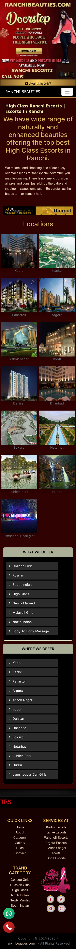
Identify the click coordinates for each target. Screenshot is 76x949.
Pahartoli (19, 315)
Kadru (19, 271)
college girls (22, 566)
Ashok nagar (19, 359)
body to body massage (31, 631)
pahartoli (19, 681)
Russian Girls (20, 884)
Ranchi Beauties (22, 91)
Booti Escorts (56, 858)
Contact (20, 853)
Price (20, 847)
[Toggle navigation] (67, 92)
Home (20, 827)
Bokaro (19, 447)
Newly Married (20, 900)
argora (18, 691)
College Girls (20, 879)
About (20, 832)
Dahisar (19, 403)
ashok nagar (22, 700)
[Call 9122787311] (9, 927)
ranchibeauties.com (20, 943)
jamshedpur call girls (29, 774)
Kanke (57, 271)
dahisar (18, 719)
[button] (50, 899)
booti (17, 709)
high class (21, 594)
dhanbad (19, 728)
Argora (57, 315)
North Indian (20, 895)
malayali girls (23, 612)
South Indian (20, 905)
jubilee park (22, 756)
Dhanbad (57, 403)
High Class (20, 889)
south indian (22, 585)
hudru (17, 765)
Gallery (20, 842)
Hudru (57, 492)
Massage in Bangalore (18, 212)
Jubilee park (19, 492)
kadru (17, 663)
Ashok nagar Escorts (57, 850)
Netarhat (57, 447)
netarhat (19, 746)
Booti (57, 359)
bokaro (18, 737)
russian (18, 575)
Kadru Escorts (56, 827)
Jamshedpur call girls (19, 536)
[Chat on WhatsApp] (9, 913)
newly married (24, 603)
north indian (22, 622)
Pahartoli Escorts (56, 837)
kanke (17, 672)
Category (20, 837)
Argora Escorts (56, 842)
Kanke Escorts (56, 832)
